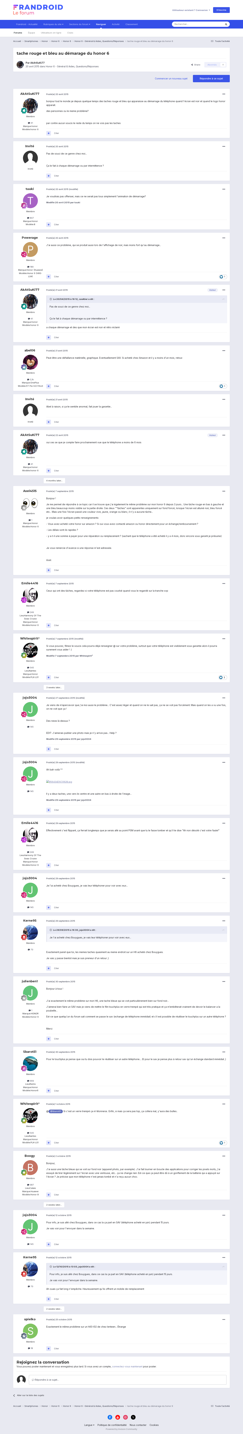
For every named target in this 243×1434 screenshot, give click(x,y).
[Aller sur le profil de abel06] (30, 362)
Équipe (31, 32)
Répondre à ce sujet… (46, 1379)
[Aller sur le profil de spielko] (30, 1331)
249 (31, 612)
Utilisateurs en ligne (51, 32)
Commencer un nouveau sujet (171, 78)
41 (31, 123)
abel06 (29, 350)
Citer (56, 133)
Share (196, 64)
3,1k (31, 379)
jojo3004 (30, 698)
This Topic (213, 24)
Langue (88, 1425)
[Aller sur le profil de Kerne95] (30, 932)
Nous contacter (138, 1425)
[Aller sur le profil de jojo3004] (30, 709)
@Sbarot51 (55, 1111)
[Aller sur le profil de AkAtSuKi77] (20, 64)
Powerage (30, 238)
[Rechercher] (226, 24)
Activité (116, 24)
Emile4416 (29, 583)
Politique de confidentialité (112, 1425)
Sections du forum (79, 24)
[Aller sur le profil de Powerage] (30, 249)
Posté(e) (57, 94)
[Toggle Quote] (51, 299)
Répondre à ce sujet (211, 78)
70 (31, 949)
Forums (18, 32)
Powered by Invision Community (121, 1429)
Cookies (154, 1425)
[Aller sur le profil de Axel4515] (30, 502)
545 (31, 667)
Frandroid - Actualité (27, 24)
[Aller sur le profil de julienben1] (30, 993)
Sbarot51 (29, 1052)
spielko (30, 1319)
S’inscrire (221, 10)
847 (31, 217)
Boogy (30, 1156)
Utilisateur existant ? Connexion (190, 10)
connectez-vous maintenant (127, 1366)
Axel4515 (30, 491)
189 (31, 266)
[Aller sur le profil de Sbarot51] (30, 1063)
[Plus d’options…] (224, 94)
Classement (131, 24)
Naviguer (101, 24)
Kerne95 (29, 920)
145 (31, 726)
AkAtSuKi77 (37, 62)
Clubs (70, 32)
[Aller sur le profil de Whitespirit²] (30, 650)
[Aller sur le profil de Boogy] (30, 1167)
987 (31, 1184)
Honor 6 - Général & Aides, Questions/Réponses (72, 66)
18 (31, 1348)
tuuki (30, 189)
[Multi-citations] (48, 133)
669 (31, 1080)
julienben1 (30, 981)
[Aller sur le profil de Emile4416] (30, 595)
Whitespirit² (30, 638)
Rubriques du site (52, 24)
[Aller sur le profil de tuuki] (30, 200)
